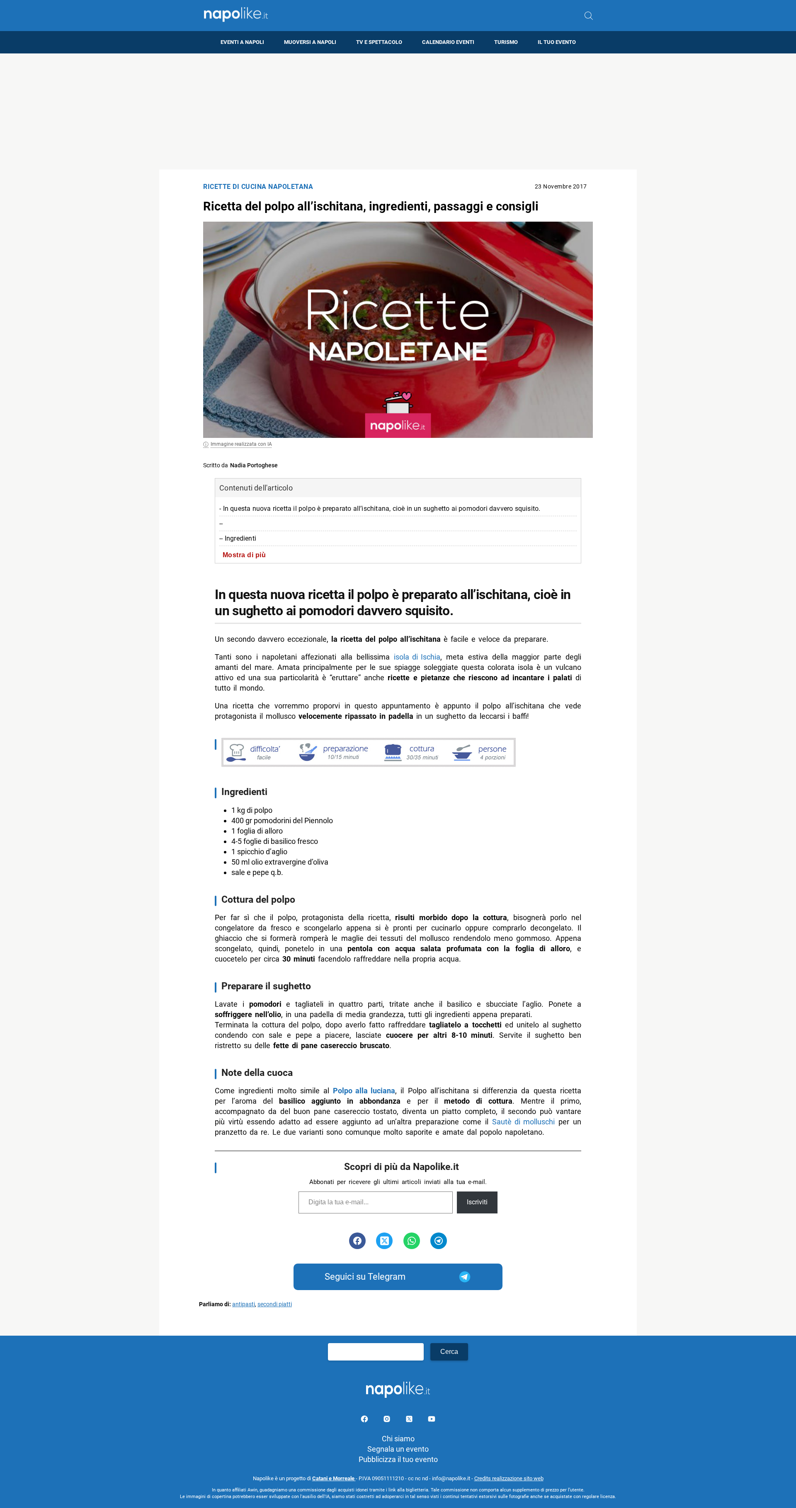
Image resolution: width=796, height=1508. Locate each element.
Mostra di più (244, 554)
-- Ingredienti (237, 538)
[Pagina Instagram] (387, 1420)
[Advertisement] (398, 111)
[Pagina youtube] (431, 1420)
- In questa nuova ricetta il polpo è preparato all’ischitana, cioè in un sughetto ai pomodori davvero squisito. (379, 508)
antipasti (243, 1304)
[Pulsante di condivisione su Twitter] (384, 1240)
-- (221, 523)
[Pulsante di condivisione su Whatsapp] (411, 1240)
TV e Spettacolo (379, 42)
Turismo (506, 42)
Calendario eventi (448, 42)
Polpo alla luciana (364, 1090)
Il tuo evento (557, 42)
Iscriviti (477, 1202)
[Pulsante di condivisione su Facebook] (357, 1240)
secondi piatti (274, 1304)
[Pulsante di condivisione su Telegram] (438, 1240)
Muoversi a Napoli (310, 42)
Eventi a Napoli (242, 42)
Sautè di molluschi (523, 1121)
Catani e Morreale (334, 1478)
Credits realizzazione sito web (509, 1478)
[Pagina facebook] (365, 1420)
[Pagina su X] (410, 1420)
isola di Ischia (417, 656)
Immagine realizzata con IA (241, 444)
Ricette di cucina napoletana (258, 187)
